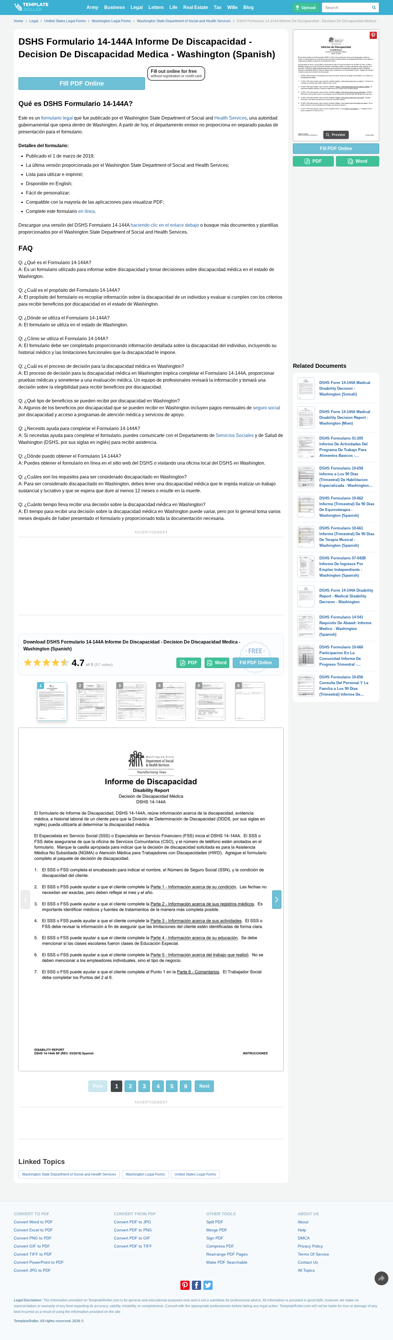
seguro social (266, 407)
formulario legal (57, 118)
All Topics (306, 1270)
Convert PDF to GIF (132, 1238)
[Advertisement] (151, 576)
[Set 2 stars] (37, 662)
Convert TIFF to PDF (33, 1254)
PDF (192, 662)
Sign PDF (215, 1238)
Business (114, 7)
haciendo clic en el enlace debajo (165, 225)
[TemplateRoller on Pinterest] (185, 1285)
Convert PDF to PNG (133, 1230)
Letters (156, 7)
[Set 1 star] (28, 662)
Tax (218, 7)
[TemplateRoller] (31, 7)
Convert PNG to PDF (33, 1238)
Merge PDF (216, 1230)
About (303, 1222)
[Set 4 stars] (55, 662)
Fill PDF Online (82, 83)
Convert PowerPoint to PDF (39, 1262)
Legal (137, 7)
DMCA (304, 1238)
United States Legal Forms (195, 1174)
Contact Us (308, 1262)
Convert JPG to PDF (32, 1270)
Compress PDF (220, 1246)
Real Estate (195, 7)
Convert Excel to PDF (33, 1230)
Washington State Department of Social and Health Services (69, 1174)
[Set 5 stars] (64, 662)
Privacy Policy (310, 1246)
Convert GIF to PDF (32, 1246)
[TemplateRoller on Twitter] (208, 1285)
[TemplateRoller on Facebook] (196, 1285)
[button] (277, 899)
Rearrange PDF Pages (227, 1254)
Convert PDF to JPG (132, 1222)
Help (302, 1230)
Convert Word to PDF (33, 1222)
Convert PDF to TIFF (133, 1246)
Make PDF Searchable (226, 1262)
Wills (232, 7)
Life (173, 7)
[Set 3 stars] (46, 662)
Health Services (230, 118)
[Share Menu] (381, 1278)
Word (221, 662)
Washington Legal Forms (145, 1174)
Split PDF (214, 1222)
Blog (248, 7)
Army (92, 7)
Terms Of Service (313, 1254)
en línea (86, 211)
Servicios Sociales (235, 435)
